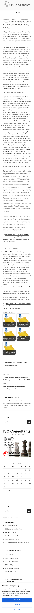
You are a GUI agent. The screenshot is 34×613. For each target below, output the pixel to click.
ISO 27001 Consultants (12, 558)
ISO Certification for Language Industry (17, 542)
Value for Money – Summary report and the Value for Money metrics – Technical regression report (16, 237)
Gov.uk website (26, 287)
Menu (18, 12)
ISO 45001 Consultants (12, 568)
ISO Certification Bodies (12, 539)
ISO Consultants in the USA (13, 529)
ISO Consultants (10, 525)
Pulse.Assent (20, 5)
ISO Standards (9, 555)
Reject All (17, 609)
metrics (9, 252)
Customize (17, 604)
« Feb (8, 490)
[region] (17, 598)
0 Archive (8, 362)
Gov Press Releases (20, 362)
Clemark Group (9, 522)
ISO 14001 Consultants (12, 565)
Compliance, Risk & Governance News (16, 536)
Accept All (17, 599)
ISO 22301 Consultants (12, 572)
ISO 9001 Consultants (11, 561)
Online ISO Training (10, 532)
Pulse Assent (24, 19)
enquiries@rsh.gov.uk (9, 299)
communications (11, 365)
